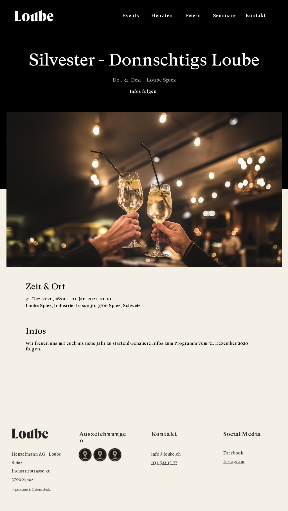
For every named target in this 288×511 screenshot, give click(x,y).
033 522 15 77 (164, 462)
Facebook (233, 453)
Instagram (234, 461)
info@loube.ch (166, 454)
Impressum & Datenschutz (31, 489)
